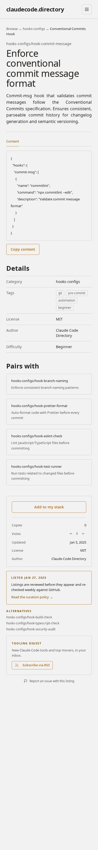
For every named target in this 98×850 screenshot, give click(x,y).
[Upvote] (71, 534)
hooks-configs (34, 28)
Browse (12, 28)
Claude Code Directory (67, 333)
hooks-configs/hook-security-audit (30, 629)
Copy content (23, 249)
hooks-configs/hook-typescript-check (32, 623)
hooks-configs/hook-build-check (29, 617)
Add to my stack (49, 506)
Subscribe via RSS (36, 665)
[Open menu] (87, 9)
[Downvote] (83, 534)
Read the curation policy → (32, 597)
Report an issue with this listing (52, 681)
